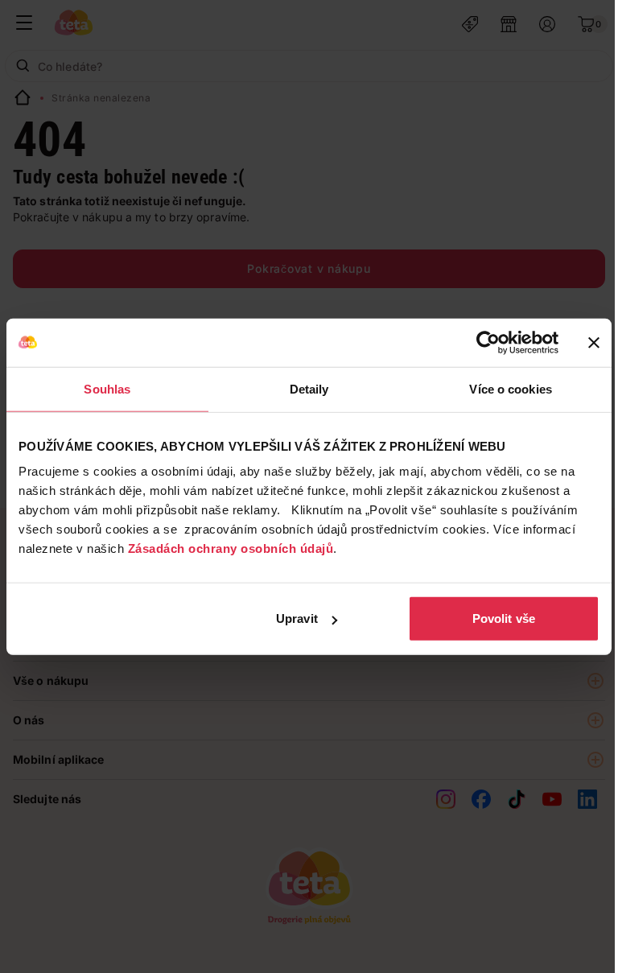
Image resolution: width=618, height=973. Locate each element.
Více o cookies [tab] (510, 388)
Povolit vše (503, 618)
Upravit (297, 618)
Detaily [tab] (309, 388)
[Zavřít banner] (593, 342)
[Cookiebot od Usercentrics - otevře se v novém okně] (488, 342)
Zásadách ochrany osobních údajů (231, 548)
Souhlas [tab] (107, 388)
